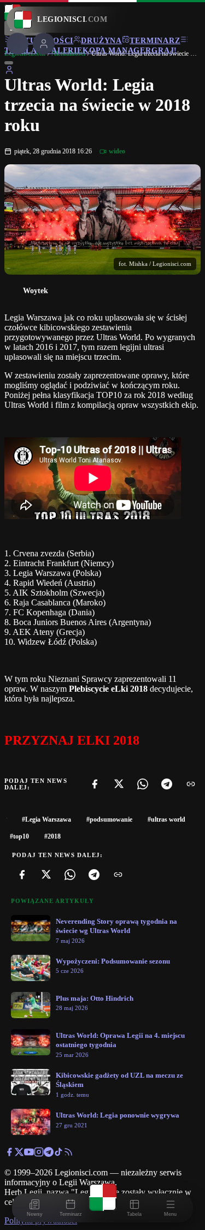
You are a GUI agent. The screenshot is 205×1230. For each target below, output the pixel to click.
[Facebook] (94, 784)
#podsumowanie (109, 819)
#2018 (52, 836)
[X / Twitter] (19, 1153)
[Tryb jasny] (8, 62)
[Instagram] (39, 1153)
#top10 (19, 836)
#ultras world (166, 819)
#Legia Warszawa (46, 819)
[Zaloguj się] (9, 71)
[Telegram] (167, 784)
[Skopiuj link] (191, 784)
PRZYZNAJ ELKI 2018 (71, 740)
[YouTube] (29, 1153)
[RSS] (68, 1153)
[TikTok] (58, 1153)
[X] (118, 784)
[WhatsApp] (143, 784)
